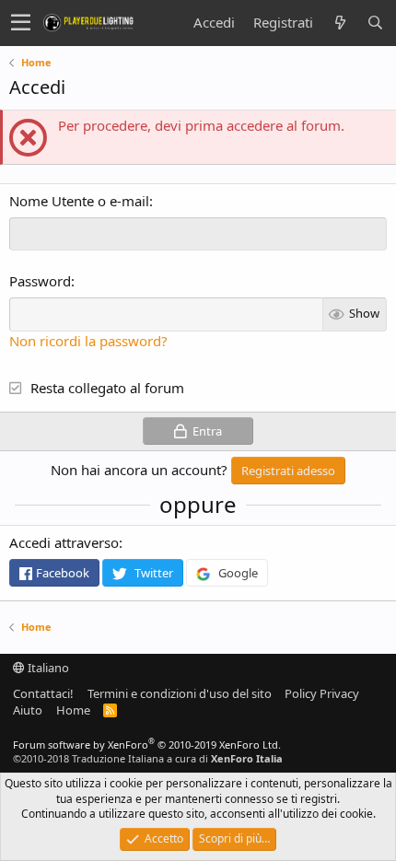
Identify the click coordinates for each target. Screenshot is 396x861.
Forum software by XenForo (147, 744)
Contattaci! (43, 693)
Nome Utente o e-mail (79, 201)
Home (73, 710)
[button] (21, 23)
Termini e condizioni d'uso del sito (179, 693)
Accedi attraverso (64, 542)
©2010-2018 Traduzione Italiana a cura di (148, 758)
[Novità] (339, 23)
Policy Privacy (322, 693)
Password (40, 281)
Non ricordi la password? (88, 341)
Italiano (47, 667)
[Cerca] (374, 23)
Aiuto (27, 710)
